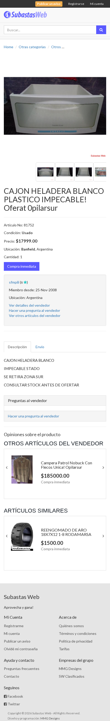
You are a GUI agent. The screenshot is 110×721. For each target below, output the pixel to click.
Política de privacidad (75, 641)
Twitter (13, 704)
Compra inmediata (21, 266)
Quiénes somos (71, 626)
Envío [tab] (40, 347)
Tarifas (64, 649)
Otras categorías (32, 47)
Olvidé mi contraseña (21, 649)
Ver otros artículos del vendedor (34, 315)
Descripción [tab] (17, 347)
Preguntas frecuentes (21, 668)
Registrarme (14, 626)
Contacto (11, 676)
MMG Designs (70, 668)
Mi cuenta (97, 4)
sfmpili (14, 282)
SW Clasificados (71, 676)
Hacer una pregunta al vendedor (34, 310)
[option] (55, 106)
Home (8, 47)
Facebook (15, 696)
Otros (56, 47)
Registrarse (76, 4)
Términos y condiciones (77, 633)
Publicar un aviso (17, 641)
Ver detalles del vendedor (29, 305)
